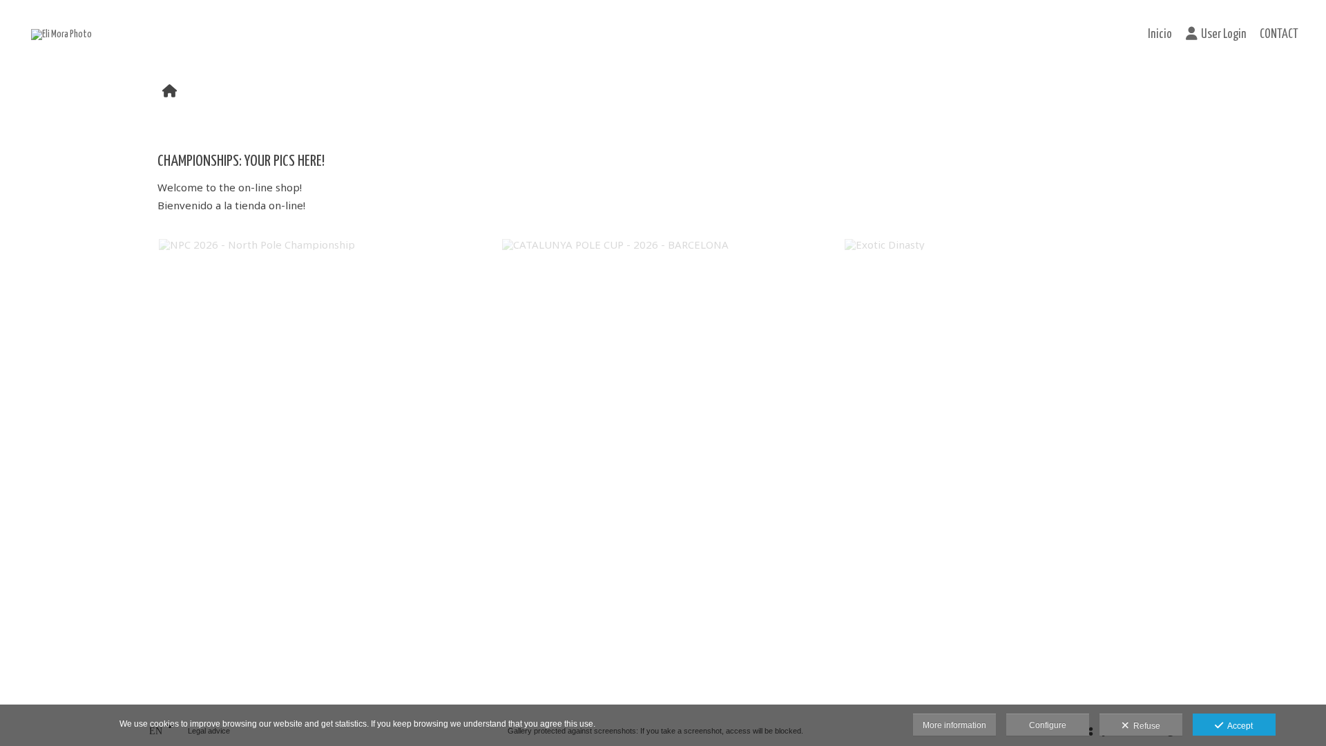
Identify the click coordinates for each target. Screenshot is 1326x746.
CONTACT (1279, 34)
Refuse (1144, 726)
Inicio (1160, 34)
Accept (1238, 726)
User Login (1223, 34)
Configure (1047, 725)
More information (954, 725)
